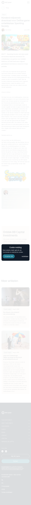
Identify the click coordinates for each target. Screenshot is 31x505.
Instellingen (25, 256)
